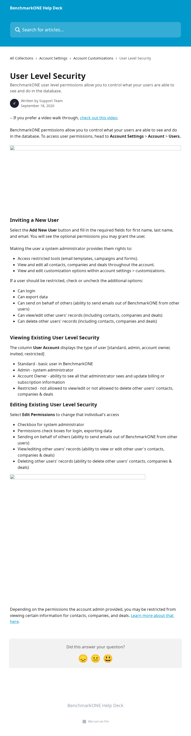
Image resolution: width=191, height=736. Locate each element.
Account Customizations (93, 58)
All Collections (21, 58)
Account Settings (53, 58)
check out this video (98, 118)
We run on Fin (98, 721)
